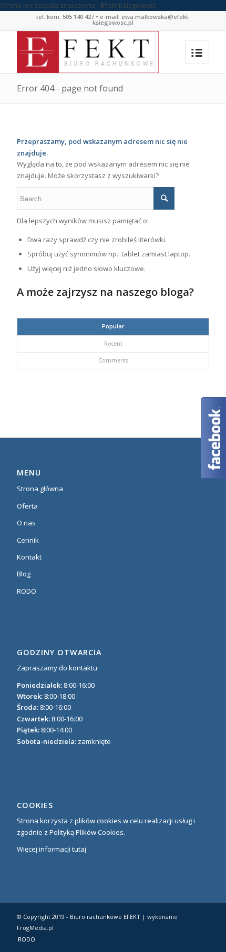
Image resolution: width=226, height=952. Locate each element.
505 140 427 (78, 16)
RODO (26, 591)
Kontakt (29, 557)
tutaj (79, 849)
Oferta (27, 506)
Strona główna (40, 488)
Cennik (28, 540)
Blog (23, 573)
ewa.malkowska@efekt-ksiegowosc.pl (141, 19)
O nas (26, 522)
